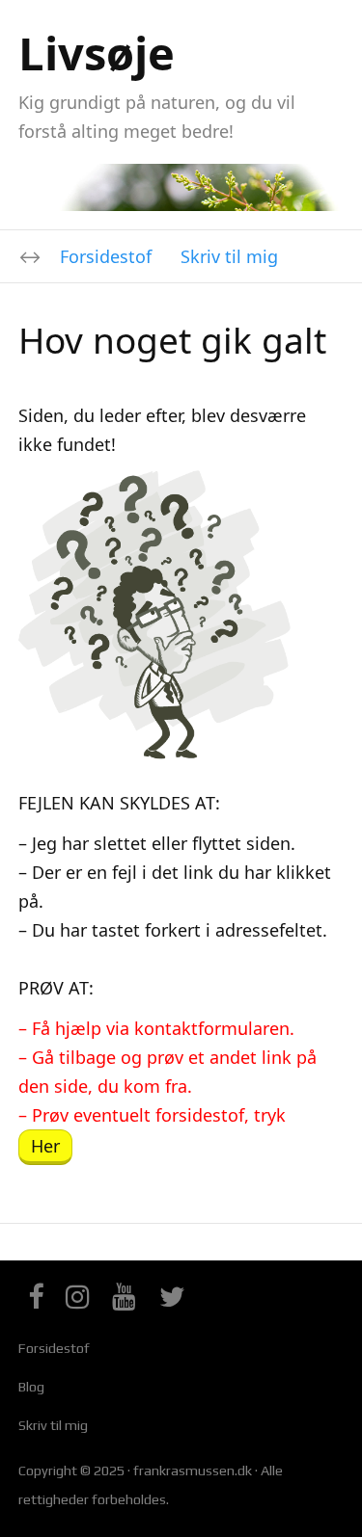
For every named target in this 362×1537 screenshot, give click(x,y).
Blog (31, 1386)
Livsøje (96, 53)
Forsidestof (106, 256)
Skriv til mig (229, 256)
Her (45, 1145)
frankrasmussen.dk (192, 1470)
